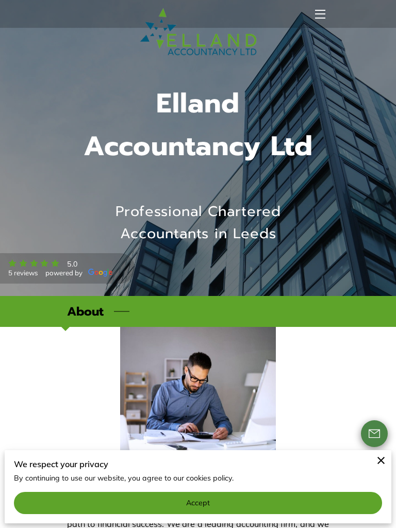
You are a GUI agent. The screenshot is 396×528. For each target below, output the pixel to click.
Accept (198, 502)
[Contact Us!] (374, 433)
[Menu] (319, 14)
